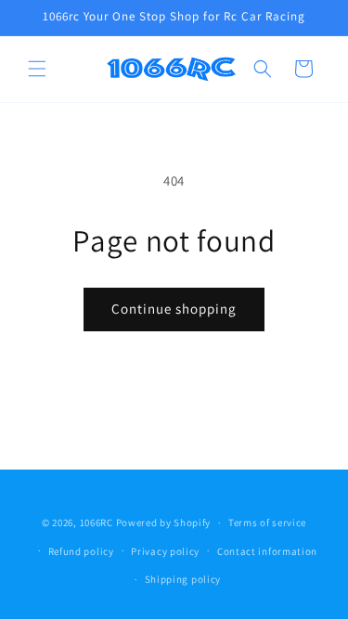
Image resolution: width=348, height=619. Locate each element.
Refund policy (81, 551)
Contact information (267, 551)
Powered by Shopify (164, 522)
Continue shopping (174, 308)
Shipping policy (183, 579)
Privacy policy (165, 551)
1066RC (96, 522)
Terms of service (267, 522)
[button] (37, 68)
